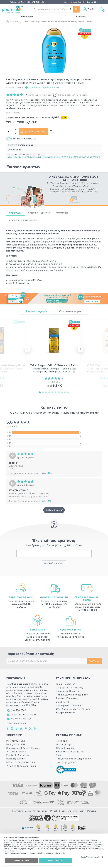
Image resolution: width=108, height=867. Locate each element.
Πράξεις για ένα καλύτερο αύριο (73, 759)
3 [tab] (46, 392)
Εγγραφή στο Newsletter (69, 705)
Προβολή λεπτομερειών (90, 857)
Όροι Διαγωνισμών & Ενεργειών (73, 709)
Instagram (12, 728)
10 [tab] (68, 392)
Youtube (21, 728)
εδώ (62, 853)
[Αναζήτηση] (76, 9)
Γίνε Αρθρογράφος (66, 762)
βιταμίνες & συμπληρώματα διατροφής (27, 696)
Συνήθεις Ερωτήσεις (67, 698)
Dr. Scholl (55, 811)
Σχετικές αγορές (37, 311)
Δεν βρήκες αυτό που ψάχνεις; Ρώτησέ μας (54, 545)
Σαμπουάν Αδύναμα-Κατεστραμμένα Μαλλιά (28, 157)
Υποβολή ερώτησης (54, 563)
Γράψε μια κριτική (54, 510)
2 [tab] (43, 392)
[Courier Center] (73, 802)
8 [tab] (62, 392)
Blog (58, 755)
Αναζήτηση (94, 661)
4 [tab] (49, 392)
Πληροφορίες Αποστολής (69, 688)
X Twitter (30, 728)
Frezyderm (17, 811)
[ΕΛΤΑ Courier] (23, 802)
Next (80, 349)
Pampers (91, 811)
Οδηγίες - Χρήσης (39, 213)
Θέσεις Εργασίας (65, 748)
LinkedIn (35, 728)
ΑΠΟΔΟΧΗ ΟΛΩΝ (55, 861)
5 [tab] (52, 392)
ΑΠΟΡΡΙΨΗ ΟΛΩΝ (21, 861)
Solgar (45, 811)
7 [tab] (59, 392)
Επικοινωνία (62, 702)
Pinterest (26, 728)
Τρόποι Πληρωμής (65, 684)
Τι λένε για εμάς (64, 745)
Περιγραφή (16, 213)
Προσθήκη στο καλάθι (35, 131)
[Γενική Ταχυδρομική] (35, 802)
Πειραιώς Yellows (15, 759)
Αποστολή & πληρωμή (23, 220)
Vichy (82, 811)
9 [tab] (65, 392)
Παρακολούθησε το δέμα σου (72, 695)
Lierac (28, 811)
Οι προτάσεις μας (70, 311)
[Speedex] (48, 802)
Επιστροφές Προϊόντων (68, 691)
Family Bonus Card (16, 745)
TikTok (17, 728)
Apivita (36, 811)
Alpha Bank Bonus (16, 752)
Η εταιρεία (61, 741)
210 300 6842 (18, 710)
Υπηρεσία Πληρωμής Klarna (21, 766)
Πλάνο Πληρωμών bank (20, 762)
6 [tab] (55, 392)
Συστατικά (62, 213)
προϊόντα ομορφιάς (16, 699)
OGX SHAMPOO (92, 157)
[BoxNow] (61, 802)
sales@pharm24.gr (21, 719)
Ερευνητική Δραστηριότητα (70, 752)
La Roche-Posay (70, 811)
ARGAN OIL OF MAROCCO (71, 157)
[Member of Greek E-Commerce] (36, 818)
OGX (8, 231)
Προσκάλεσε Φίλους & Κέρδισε (23, 748)
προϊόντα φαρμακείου (35, 693)
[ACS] (85, 802)
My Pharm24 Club (16, 741)
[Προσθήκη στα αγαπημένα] (51, 131)
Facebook (7, 728)
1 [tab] (40, 392)
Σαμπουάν (53, 157)
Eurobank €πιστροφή (17, 755)
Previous (27, 349)
